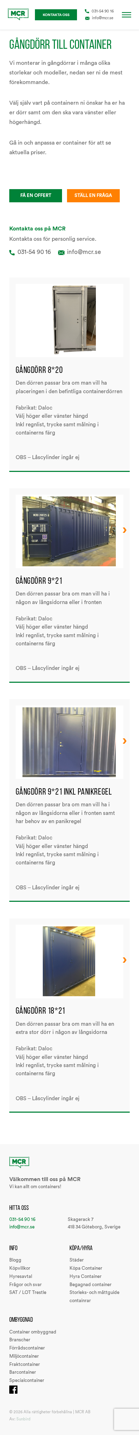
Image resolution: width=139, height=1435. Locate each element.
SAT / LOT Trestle (27, 1292)
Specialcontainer (26, 1380)
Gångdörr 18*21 (40, 1010)
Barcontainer (22, 1372)
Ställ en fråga (93, 195)
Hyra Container (86, 1276)
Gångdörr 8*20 (39, 369)
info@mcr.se (102, 18)
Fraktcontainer (24, 1364)
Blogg (15, 1260)
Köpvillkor (19, 1268)
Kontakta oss (56, 15)
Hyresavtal (20, 1276)
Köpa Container (86, 1268)
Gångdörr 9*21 (39, 580)
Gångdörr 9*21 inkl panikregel (64, 791)
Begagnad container (91, 1284)
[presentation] (124, 529)
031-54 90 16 (103, 11)
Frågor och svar (25, 1284)
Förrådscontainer (27, 1348)
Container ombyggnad (32, 1332)
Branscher (19, 1339)
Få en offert (35, 195)
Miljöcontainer (24, 1356)
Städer (77, 1260)
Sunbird (23, 1419)
